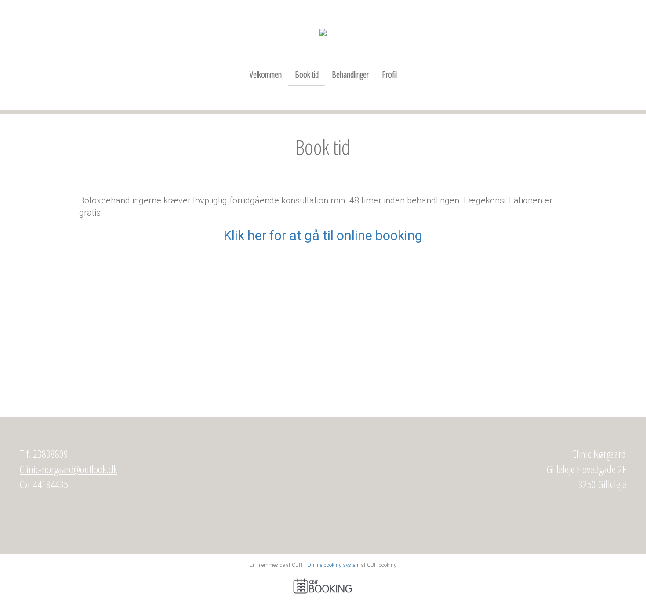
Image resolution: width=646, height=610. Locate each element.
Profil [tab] (389, 74)
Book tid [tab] (307, 74)
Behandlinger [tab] (350, 74)
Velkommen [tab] (266, 74)
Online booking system (333, 565)
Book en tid (323, 349)
